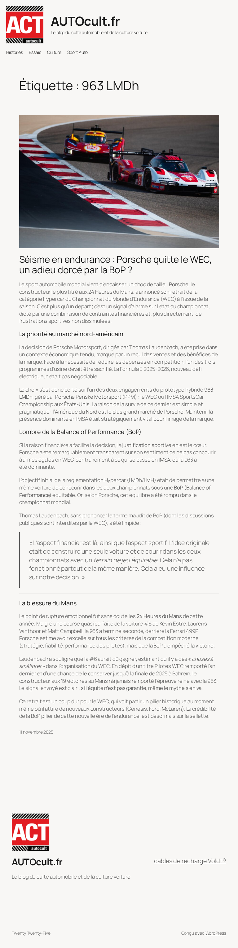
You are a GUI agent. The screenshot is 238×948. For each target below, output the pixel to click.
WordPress (215, 933)
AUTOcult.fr (85, 20)
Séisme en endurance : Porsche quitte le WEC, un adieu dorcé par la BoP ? (115, 264)
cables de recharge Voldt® (190, 861)
